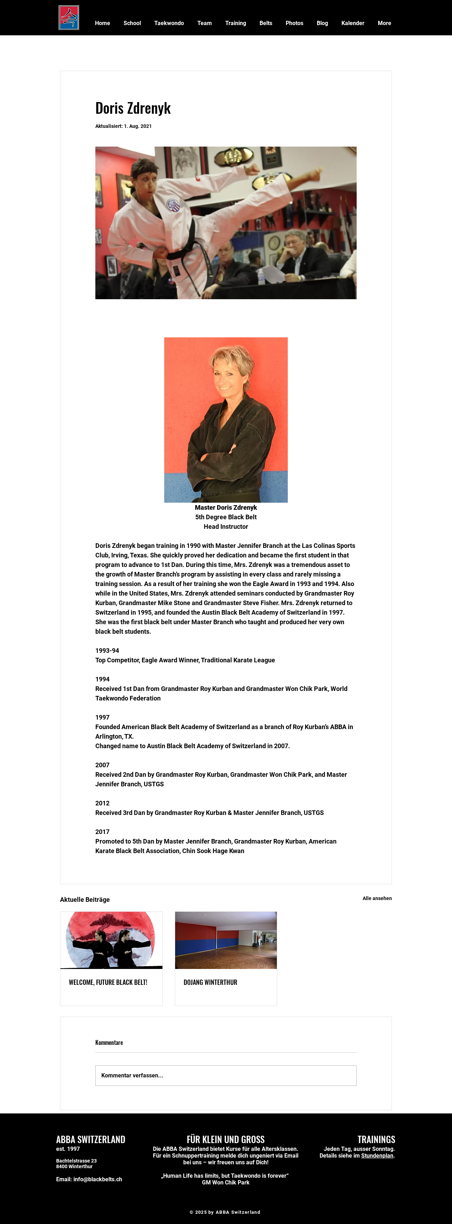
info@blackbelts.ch (97, 1179)
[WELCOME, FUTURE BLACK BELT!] (111, 940)
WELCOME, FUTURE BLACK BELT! (108, 982)
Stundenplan (377, 1155)
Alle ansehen (377, 898)
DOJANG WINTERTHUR (210, 982)
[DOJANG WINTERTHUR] (226, 940)
